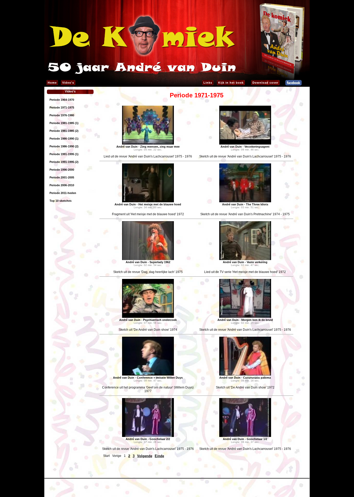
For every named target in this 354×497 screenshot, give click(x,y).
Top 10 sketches (60, 200)
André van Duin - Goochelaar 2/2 (148, 439)
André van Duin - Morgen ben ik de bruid (245, 319)
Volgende (144, 456)
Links (207, 82)
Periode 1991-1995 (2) (64, 161)
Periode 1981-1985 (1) (64, 123)
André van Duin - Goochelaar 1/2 (245, 439)
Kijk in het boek (231, 82)
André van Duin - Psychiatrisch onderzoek (148, 319)
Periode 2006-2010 (61, 185)
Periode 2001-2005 (61, 177)
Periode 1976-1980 (61, 115)
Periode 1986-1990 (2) (64, 146)
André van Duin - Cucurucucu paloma (245, 377)
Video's (68, 82)
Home (52, 82)
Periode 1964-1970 (61, 99)
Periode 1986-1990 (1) (64, 138)
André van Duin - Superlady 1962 (148, 262)
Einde (159, 456)
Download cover (265, 82)
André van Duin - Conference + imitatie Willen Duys (148, 377)
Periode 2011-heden (62, 193)
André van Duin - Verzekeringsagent (245, 146)
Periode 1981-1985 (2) (64, 130)
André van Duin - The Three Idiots (245, 204)
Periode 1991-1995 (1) (64, 154)
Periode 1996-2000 (61, 169)
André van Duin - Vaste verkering (245, 262)
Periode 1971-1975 (61, 107)
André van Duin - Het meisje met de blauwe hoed (148, 204)
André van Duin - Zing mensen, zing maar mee (148, 146)
